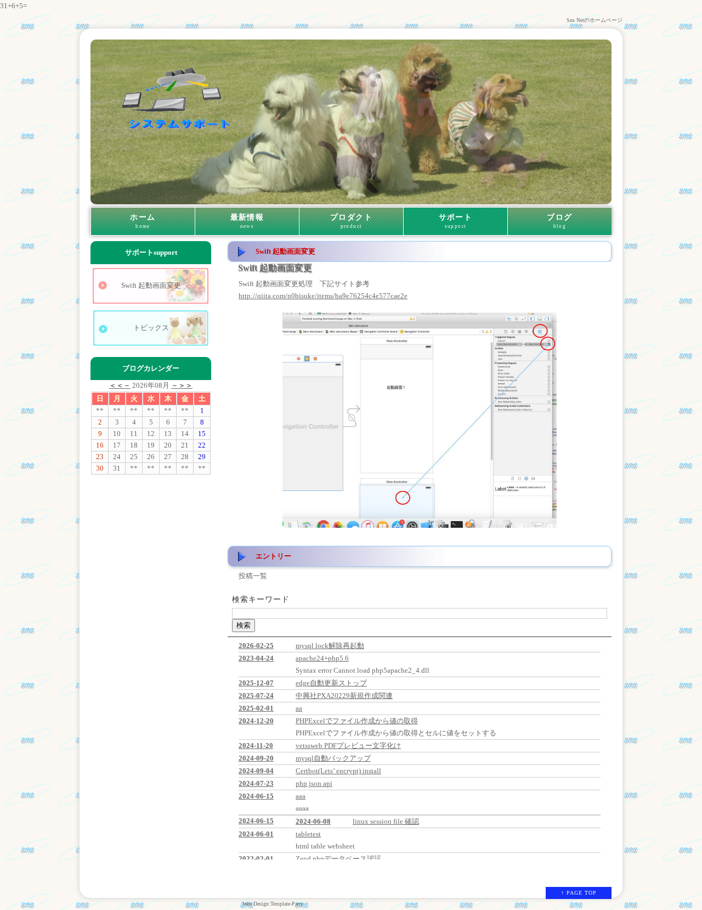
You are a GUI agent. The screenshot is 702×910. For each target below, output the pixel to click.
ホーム (142, 221)
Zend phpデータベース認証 (338, 859)
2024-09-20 (256, 758)
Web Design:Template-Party (272, 904)
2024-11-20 (256, 745)
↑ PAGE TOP (579, 893)
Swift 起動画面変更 (151, 285)
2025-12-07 (256, 683)
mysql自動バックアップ (333, 758)
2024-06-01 (256, 834)
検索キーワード (261, 599)
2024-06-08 (313, 821)
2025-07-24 (256, 695)
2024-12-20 (256, 721)
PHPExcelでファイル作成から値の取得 (357, 721)
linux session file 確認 (386, 821)
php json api (314, 783)
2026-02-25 (256, 645)
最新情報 (247, 221)
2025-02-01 (256, 708)
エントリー (273, 556)
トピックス (151, 327)
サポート (456, 221)
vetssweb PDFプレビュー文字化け (348, 745)
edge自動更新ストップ (331, 683)
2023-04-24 (256, 658)
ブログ (559, 221)
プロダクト (351, 221)
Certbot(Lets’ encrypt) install (338, 771)
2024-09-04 (256, 771)
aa (299, 708)
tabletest (308, 834)
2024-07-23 (256, 783)
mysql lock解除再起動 (330, 645)
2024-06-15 (256, 796)
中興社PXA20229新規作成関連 (344, 695)
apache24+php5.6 (322, 658)
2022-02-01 (256, 859)
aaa (300, 796)
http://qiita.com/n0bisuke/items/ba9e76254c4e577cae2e (323, 296)
